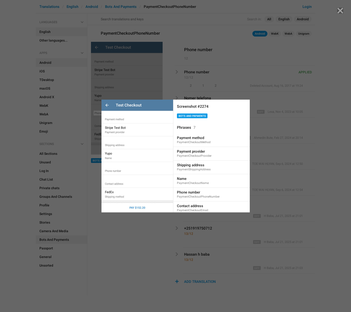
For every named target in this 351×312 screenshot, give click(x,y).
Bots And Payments (192, 116)
